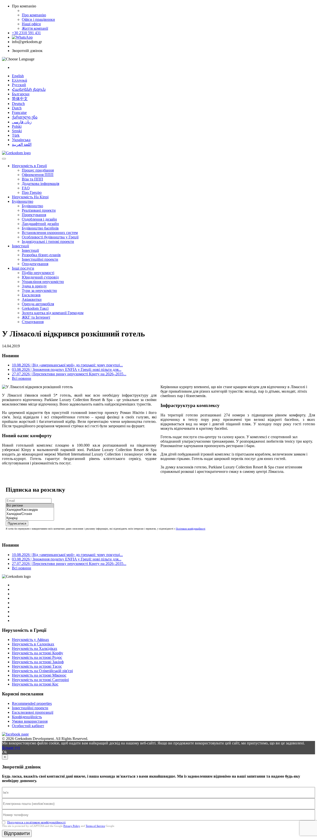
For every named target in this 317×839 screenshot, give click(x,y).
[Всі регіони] (30, 506)
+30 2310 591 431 (26, 33)
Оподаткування (35, 264)
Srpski (17, 131)
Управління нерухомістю (43, 282)
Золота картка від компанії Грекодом (52, 313)
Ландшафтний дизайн (40, 224)
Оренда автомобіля (38, 304)
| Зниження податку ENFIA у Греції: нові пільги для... (66, 369)
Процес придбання (38, 170)
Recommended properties (32, 703)
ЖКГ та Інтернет (36, 317)
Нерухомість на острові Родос (37, 657)
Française (19, 112)
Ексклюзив (31, 295)
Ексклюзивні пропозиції (32, 712)
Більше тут (11, 747)
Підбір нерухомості (38, 273)
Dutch (17, 108)
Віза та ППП (32, 179)
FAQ (26, 188)
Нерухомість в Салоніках (33, 644)
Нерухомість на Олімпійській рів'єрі (42, 671)
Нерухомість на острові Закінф (38, 662)
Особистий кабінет (28, 726)
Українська (21, 140)
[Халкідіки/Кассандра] (30, 510)
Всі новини (21, 378)
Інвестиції (20, 246)
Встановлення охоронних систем (50, 232)
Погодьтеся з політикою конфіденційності (36, 822)
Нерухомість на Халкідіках (34, 648)
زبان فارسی (22, 122)
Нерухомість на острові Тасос (37, 666)
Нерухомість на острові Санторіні (40, 680)
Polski (17, 126)
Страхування (33, 322)
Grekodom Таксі (35, 308)
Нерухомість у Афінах (30, 639)
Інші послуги (23, 268)
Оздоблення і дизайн (39, 219)
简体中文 (20, 99)
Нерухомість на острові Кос (35, 684)
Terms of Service (95, 825)
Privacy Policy (71, 825)
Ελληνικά (19, 80)
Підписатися (17, 523)
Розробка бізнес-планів (41, 255)
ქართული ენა (24, 117)
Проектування (34, 215)
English (18, 76)
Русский (19, 85)
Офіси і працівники (38, 19)
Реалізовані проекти (39, 210)
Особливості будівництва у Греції (50, 237)
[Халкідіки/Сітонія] (30, 514)
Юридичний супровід (40, 277)
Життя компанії (35, 28)
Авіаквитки (32, 299)
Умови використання (30, 721)
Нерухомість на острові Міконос (39, 675)
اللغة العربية (21, 144)
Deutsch (18, 104)
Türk (16, 135)
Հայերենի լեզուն (29, 89)
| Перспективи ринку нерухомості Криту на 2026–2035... (69, 374)
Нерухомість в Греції (29, 166)
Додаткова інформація (40, 183)
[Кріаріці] (30, 518)
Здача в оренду (34, 286)
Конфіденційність (27, 717)
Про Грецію (32, 192)
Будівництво (22, 201)
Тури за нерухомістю (39, 290)
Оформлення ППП (37, 175)
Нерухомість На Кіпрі (30, 197)
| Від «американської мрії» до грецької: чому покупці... (67, 365)
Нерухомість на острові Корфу (37, 653)
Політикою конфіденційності (190, 528)
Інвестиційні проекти (40, 259)
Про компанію (34, 15)
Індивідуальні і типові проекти (48, 241)
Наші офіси (31, 24)
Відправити (17, 833)
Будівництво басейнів (40, 228)
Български (20, 94)
